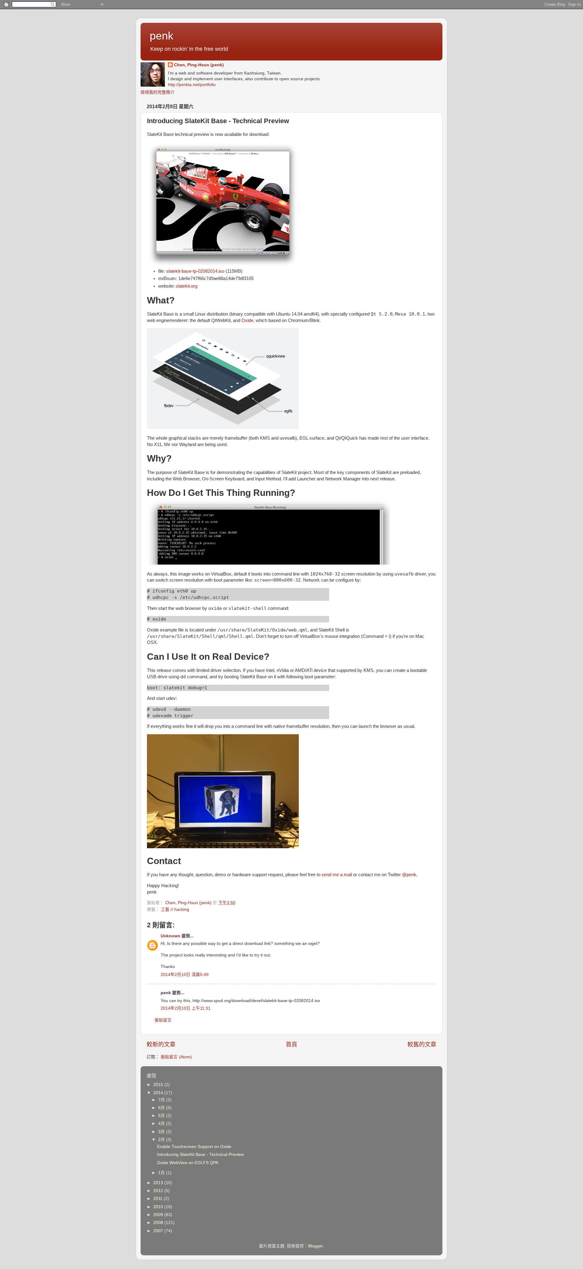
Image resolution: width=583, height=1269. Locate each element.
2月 (162, 1139)
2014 (158, 1093)
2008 (158, 1222)
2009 (158, 1214)
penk (161, 35)
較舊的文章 (421, 1044)
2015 (158, 1084)
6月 (162, 1107)
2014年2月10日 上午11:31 (185, 1008)
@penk (409, 874)
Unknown (170, 936)
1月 (162, 1172)
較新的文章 (161, 1044)
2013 (158, 1183)
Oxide (247, 320)
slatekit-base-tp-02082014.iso (195, 271)
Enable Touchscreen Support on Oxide (194, 1146)
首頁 (291, 1044)
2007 (158, 1231)
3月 (162, 1131)
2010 (158, 1207)
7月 (162, 1100)
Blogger (315, 1246)
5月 (162, 1115)
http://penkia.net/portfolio (192, 84)
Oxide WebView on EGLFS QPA (187, 1162)
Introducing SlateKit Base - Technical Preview (200, 1154)
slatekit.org (186, 286)
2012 (158, 1190)
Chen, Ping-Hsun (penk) (199, 65)
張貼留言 (163, 1020)
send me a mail (337, 874)
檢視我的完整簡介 (158, 92)
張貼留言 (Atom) (176, 1057)
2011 (158, 1198)
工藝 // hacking (175, 909)
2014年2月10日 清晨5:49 (185, 974)
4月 (162, 1123)
